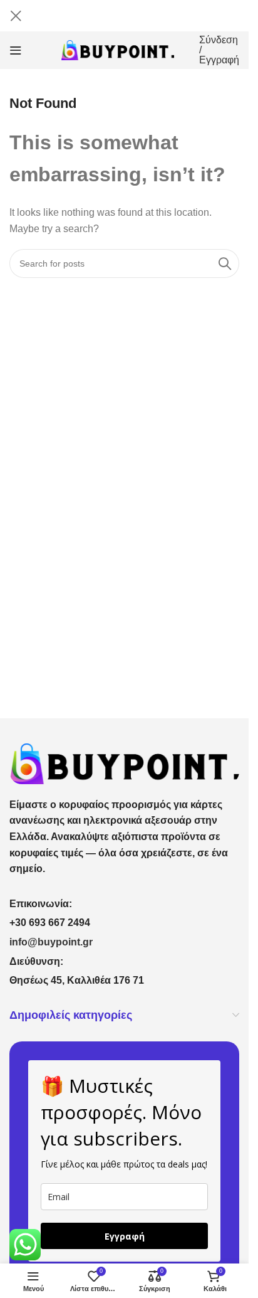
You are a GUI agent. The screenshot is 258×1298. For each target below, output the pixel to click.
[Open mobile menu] (15, 50)
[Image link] (124, 762)
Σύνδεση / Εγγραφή (219, 50)
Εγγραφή (125, 1236)
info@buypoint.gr (51, 942)
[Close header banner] (15, 15)
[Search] (224, 263)
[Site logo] (117, 49)
